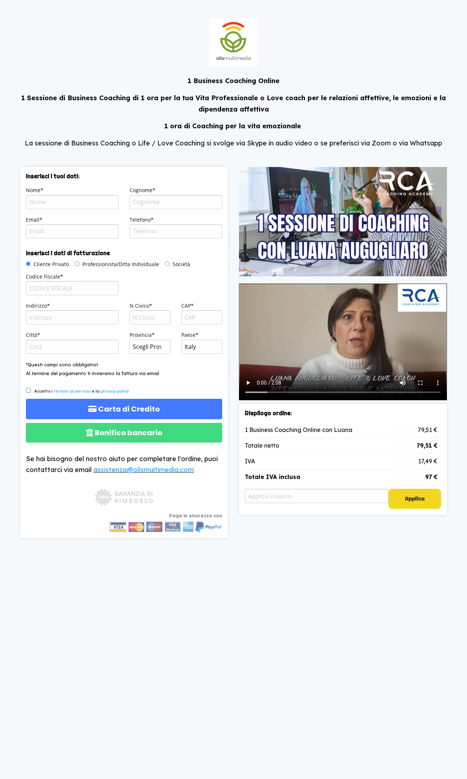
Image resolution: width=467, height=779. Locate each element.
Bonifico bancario (127, 433)
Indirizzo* (38, 305)
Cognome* (142, 190)
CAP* (187, 305)
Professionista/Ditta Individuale (120, 264)
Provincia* (142, 334)
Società (181, 264)
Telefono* (142, 219)
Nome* (34, 190)
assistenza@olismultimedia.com (143, 470)
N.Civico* (141, 305)
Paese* (189, 334)
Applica (415, 498)
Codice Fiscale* (44, 276)
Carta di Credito (128, 409)
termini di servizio (72, 391)
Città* (33, 334)
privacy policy (115, 391)
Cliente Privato (51, 264)
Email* (34, 219)
